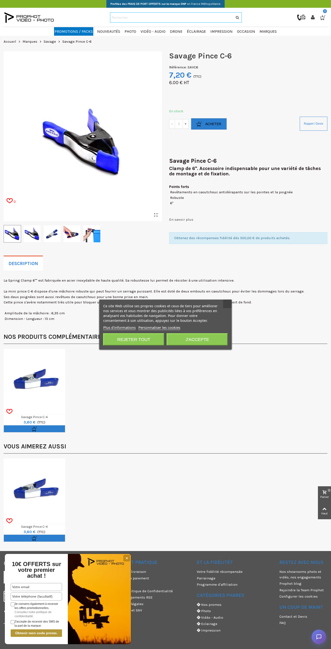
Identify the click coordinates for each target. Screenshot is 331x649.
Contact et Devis (293, 616)
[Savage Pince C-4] (34, 379)
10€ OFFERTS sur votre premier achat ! (36, 570)
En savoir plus (181, 219)
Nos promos (211, 604)
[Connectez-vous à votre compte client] (313, 17)
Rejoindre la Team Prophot (301, 590)
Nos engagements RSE (133, 597)
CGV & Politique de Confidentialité (143, 591)
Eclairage (209, 624)
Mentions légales (128, 604)
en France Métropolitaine (165, 4)
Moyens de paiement (131, 578)
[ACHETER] (34, 428)
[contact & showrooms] (302, 17)
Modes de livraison (130, 571)
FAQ (282, 623)
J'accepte (197, 339)
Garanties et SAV (128, 610)
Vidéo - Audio (212, 617)
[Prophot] (30, 17)
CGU (117, 584)
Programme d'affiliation (217, 584)
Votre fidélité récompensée (220, 571)
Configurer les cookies (298, 596)
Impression (211, 630)
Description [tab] (23, 263)
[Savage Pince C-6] (155, 215)
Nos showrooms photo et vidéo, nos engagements (300, 574)
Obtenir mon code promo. (36, 633)
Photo (206, 611)
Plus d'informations (119, 327)
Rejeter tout (133, 339)
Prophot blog (290, 583)
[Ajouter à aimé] (9, 411)
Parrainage (206, 578)
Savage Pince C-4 (34, 417)
